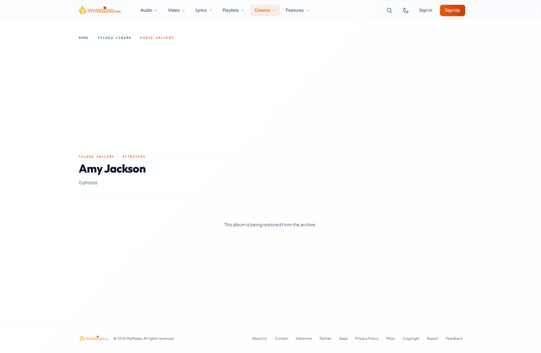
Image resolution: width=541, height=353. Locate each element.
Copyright (411, 338)
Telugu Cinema (115, 38)
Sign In (425, 10)
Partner (326, 338)
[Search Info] (389, 10)
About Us (259, 338)
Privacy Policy (367, 338)
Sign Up (452, 10)
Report (432, 338)
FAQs (390, 338)
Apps (343, 338)
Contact (281, 338)
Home (84, 38)
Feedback (454, 338)
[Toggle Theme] (406, 10)
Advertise (304, 338)
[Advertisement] (270, 97)
